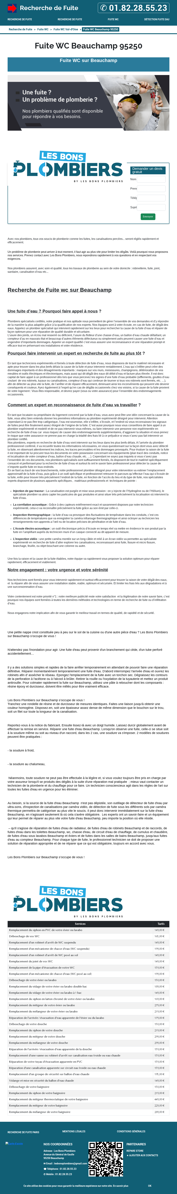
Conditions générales (131, 1131)
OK (149, 1185)
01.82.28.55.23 (68, 1168)
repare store (135, 1150)
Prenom (132, 188)
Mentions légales (73, 1131)
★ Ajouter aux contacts (142, 1155)
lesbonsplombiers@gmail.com (70, 1163)
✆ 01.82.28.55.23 (133, 8)
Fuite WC (113, 19)
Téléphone (132, 197)
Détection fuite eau (156, 19)
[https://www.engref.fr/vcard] (105, 1159)
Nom (132, 179)
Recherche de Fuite (20, 19)
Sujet (132, 207)
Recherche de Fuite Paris (23, 1132)
